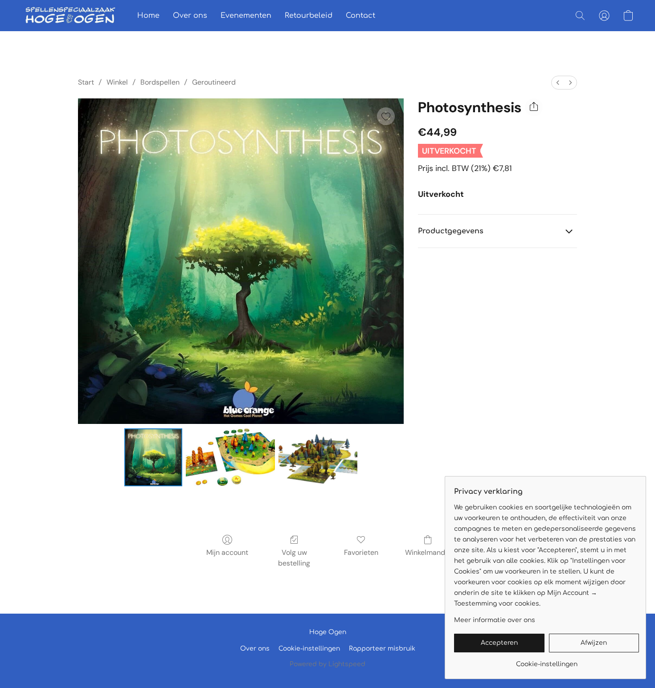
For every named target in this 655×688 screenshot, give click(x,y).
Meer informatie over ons (494, 620)
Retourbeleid (308, 16)
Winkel (117, 82)
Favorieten (361, 552)
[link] (546, 661)
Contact (360, 16)
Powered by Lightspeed (327, 664)
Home (148, 16)
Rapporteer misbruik (382, 648)
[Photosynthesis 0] (153, 457)
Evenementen (246, 16)
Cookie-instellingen (309, 648)
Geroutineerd (214, 82)
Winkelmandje (428, 552)
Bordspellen (160, 82)
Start (86, 82)
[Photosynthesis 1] (230, 457)
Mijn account (227, 552)
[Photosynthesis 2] (317, 457)
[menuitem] (558, 82)
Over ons (190, 16)
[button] (70, 15)
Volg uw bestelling (294, 558)
